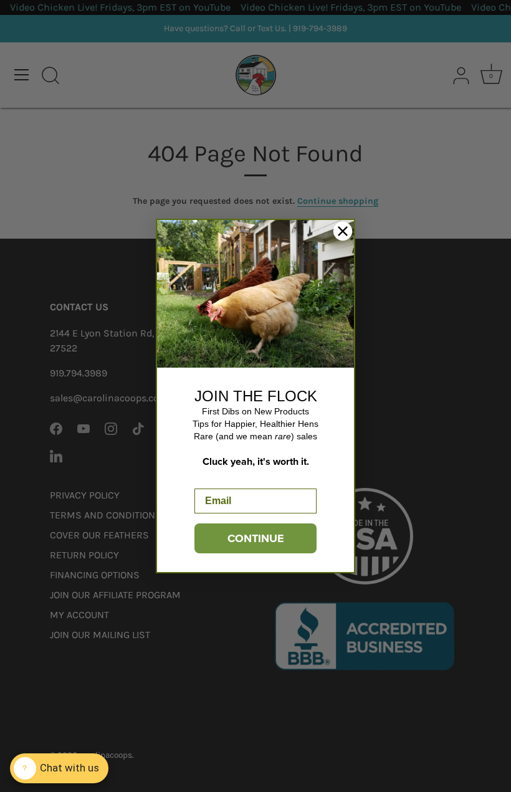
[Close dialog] (343, 231)
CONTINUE (255, 538)
